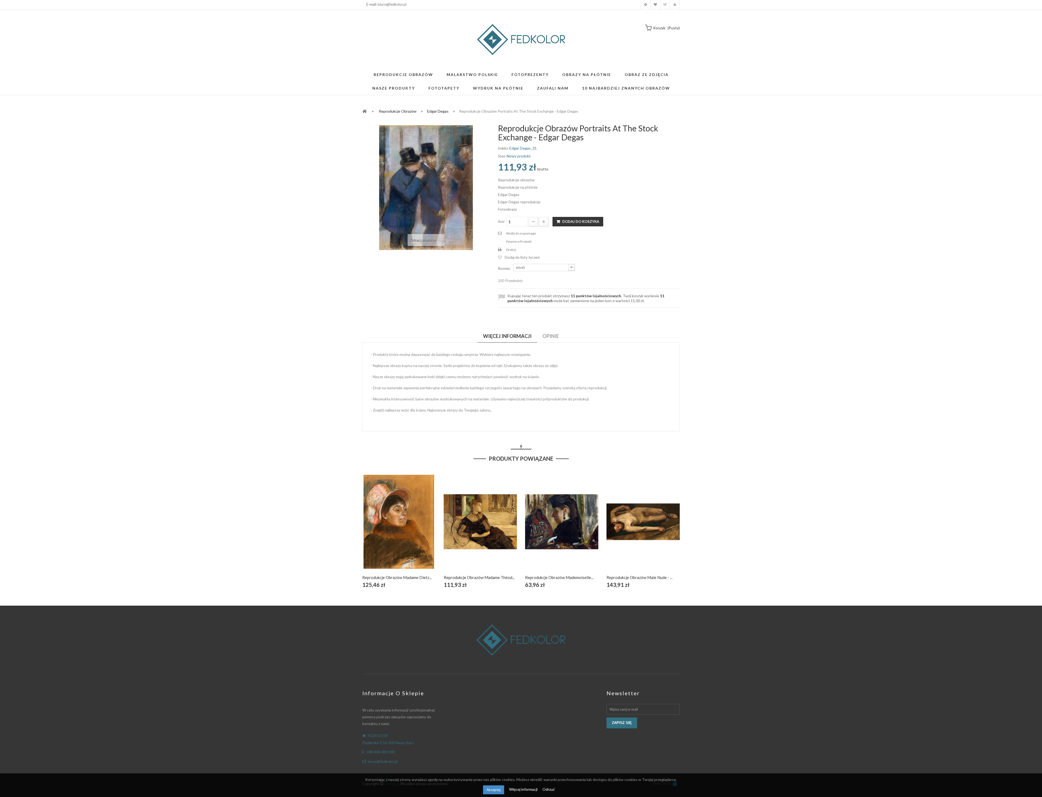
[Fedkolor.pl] (521, 39)
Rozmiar (504, 268)
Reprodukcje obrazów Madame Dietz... (397, 577)
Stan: (502, 156)
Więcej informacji (523, 789)
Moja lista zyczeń (655, 5)
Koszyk (665, 5)
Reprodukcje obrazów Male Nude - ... (639, 577)
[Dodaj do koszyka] (386, 528)
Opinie (550, 336)
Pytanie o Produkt (519, 241)
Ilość (501, 221)
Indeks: (503, 148)
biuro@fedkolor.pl (392, 4)
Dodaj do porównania (412, 528)
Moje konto (645, 5)
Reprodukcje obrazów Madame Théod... (479, 577)
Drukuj (511, 250)
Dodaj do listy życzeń (522, 257)
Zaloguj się (674, 5)
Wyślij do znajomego (521, 233)
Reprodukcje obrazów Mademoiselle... (559, 577)
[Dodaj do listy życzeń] (399, 528)
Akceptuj (494, 789)
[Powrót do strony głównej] (364, 110)
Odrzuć (548, 789)
